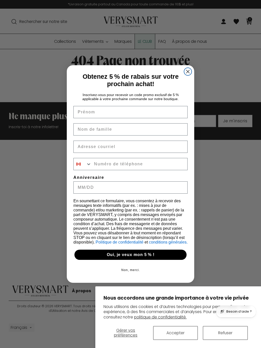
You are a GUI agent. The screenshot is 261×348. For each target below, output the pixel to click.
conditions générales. (168, 242)
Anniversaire (88, 177)
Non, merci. (130, 270)
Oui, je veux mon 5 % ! (130, 254)
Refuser (225, 333)
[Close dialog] (188, 71)
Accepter (175, 333)
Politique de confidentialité (120, 242)
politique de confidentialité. (160, 317)
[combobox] (83, 164)
